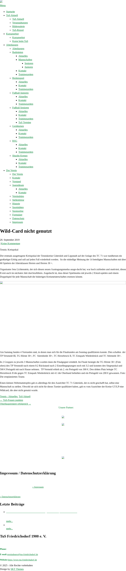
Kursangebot (12, 33)
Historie (16, 203)
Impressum (17, 222)
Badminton (17, 52)
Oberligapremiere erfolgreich (15, 404)
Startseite (10, 11)
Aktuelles (23, 56)
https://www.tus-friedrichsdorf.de (22, 560)
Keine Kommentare (10, 243)
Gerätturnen (18, 126)
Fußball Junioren (20, 93)
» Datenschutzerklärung (10, 497)
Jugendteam (18, 185)
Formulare (17, 214)
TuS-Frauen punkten (11, 400)
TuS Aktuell (12, 15)
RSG (14, 141)
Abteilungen (12, 45)
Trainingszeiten (25, 74)
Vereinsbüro (18, 196)
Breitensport (18, 78)
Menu (3, 5)
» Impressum (38, 487)
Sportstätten (18, 207)
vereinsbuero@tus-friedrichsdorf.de (22, 554)
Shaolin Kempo (20, 155)
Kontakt (22, 70)
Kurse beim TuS (20, 41)
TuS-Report (18, 30)
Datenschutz (18, 218)
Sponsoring (17, 211)
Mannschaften (25, 59)
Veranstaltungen (20, 22)
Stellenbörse (18, 200)
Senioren (29, 63)
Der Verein (11, 170)
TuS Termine (24, 122)
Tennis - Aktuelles (9, 396)
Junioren (29, 67)
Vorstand (16, 181)
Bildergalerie (18, 26)
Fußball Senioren (20, 107)
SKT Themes (17, 569)
